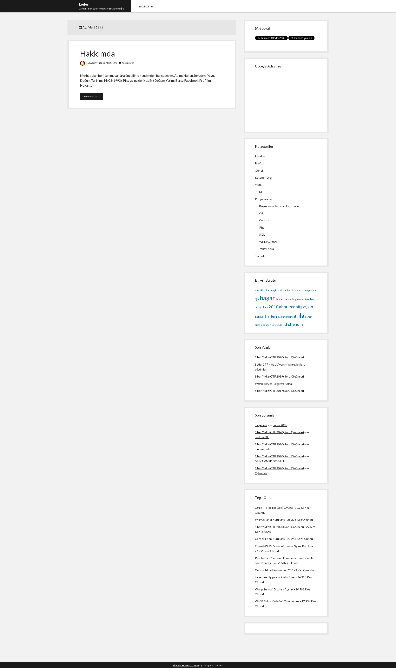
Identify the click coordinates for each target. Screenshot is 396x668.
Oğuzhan (261, 473)
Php (261, 227)
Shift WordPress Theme (186, 665)
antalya (259, 307)
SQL (262, 234)
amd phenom (291, 324)
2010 (273, 306)
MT (261, 192)
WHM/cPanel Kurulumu (270, 519)
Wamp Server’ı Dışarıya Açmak (274, 383)
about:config (291, 306)
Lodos (84, 4)
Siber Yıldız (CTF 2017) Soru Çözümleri (279, 390)
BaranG (301, 290)
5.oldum (282, 316)
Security (260, 256)
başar (267, 297)
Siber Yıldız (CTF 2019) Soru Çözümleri (279, 376)
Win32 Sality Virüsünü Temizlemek (277, 601)
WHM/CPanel (268, 241)
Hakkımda (97, 53)
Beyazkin (259, 290)
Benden (260, 156)
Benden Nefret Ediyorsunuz (290, 299)
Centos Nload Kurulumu (270, 570)
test (153, 6)
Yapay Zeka (266, 248)
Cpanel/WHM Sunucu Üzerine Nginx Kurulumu (285, 546)
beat (265, 307)
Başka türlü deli (279, 290)
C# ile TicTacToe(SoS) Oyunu (274, 507)
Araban (292, 290)
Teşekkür (144, 6)
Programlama (263, 199)
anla (298, 315)
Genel (259, 170)
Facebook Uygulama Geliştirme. (275, 577)
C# (261, 213)
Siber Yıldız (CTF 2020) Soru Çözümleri (279, 357)
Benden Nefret (271, 324)
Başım (289, 316)
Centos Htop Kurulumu (270, 539)
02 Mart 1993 (110, 62)
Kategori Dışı (263, 177)
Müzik (258, 184)
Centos (264, 220)
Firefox (259, 163)
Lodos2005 (92, 63)
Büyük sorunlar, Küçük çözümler (279, 206)
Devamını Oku (92, 96)
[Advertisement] (286, 99)
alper (268, 290)
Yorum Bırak (128, 62)
